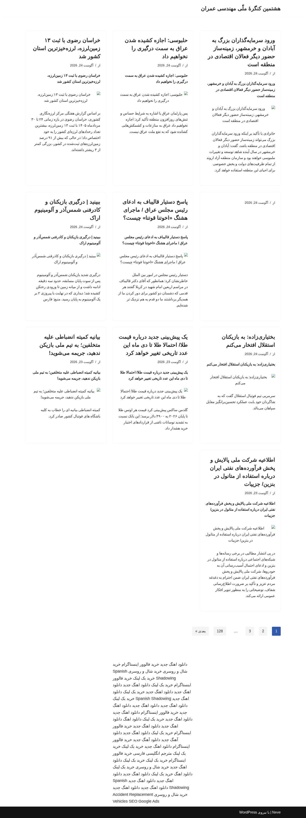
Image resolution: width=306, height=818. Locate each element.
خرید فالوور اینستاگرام (140, 664)
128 (220, 631)
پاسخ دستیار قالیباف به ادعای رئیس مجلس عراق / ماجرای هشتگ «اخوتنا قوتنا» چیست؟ (155, 210)
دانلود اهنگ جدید (173, 664)
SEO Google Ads (144, 801)
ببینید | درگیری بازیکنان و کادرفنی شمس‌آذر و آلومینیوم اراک (67, 210)
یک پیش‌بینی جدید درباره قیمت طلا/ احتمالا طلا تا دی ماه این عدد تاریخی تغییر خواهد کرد (153, 345)
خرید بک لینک (144, 678)
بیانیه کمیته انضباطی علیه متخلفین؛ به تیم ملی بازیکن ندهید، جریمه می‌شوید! (69, 345)
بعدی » (200, 631)
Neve (276, 812)
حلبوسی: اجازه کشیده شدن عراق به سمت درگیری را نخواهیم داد (156, 48)
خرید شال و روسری (145, 671)
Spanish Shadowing (153, 698)
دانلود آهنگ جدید (146, 739)
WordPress (248, 812)
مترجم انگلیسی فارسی (152, 753)
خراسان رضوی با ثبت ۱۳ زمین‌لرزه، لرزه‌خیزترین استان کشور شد (66, 48)
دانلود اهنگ (132, 719)
